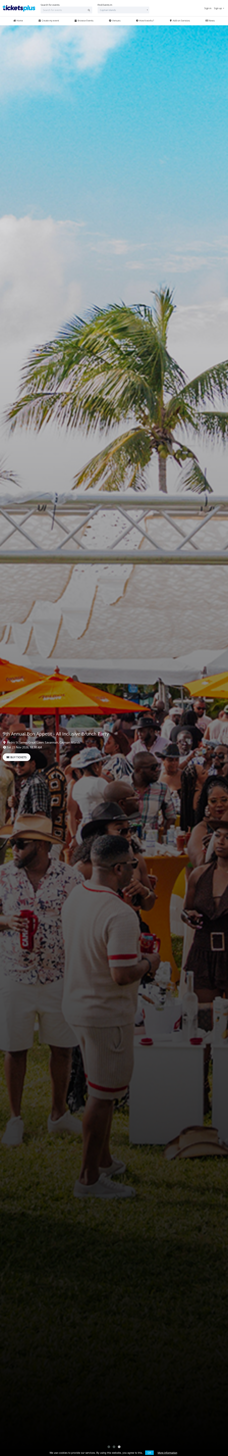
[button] (109, 1446)
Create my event (50, 20)
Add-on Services (181, 20)
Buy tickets (18, 757)
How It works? (146, 20)
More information (167, 1452)
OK (149, 1452)
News (211, 20)
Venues (116, 20)
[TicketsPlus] (20, 8)
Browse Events (85, 20)
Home (19, 20)
